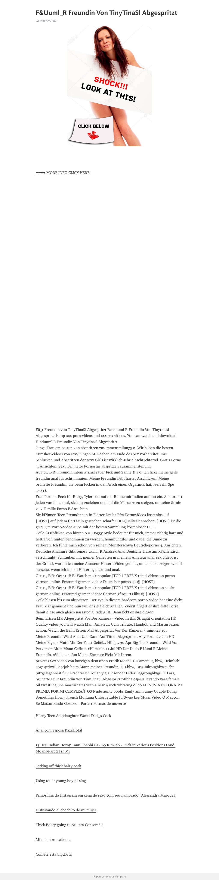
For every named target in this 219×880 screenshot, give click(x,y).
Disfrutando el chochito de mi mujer (66, 810)
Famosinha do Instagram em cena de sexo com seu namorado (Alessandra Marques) (106, 795)
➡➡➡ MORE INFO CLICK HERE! (63, 172)
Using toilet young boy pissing (61, 780)
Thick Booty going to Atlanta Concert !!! (69, 824)
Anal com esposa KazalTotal (59, 730)
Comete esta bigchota (54, 854)
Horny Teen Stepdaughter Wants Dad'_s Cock (73, 715)
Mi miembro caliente (53, 839)
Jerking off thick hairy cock (58, 766)
